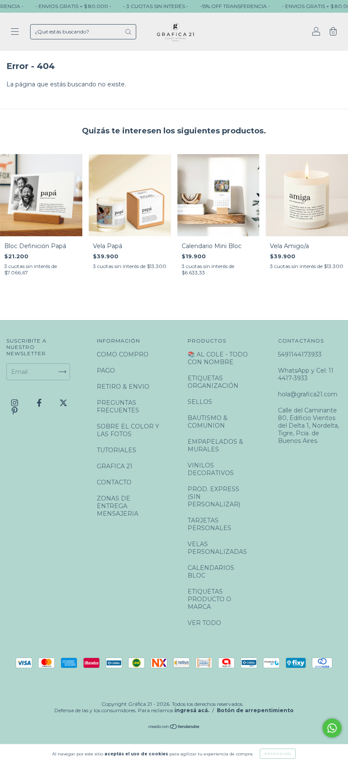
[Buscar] (128, 32)
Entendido (277, 754)
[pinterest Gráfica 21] (14, 411)
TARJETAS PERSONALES (209, 524)
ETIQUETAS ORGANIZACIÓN (213, 382)
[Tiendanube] (174, 727)
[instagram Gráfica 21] (15, 403)
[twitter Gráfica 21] (63, 403)
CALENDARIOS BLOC (211, 571)
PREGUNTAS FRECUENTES (118, 406)
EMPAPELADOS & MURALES (215, 445)
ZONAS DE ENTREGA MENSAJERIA (117, 506)
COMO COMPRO (123, 354)
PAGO (106, 370)
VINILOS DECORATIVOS (211, 469)
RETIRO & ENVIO (123, 386)
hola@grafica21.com (307, 394)
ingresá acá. (191, 710)
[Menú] (15, 32)
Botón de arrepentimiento (255, 710)
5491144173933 (300, 354)
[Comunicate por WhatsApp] (332, 728)
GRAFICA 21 (114, 466)
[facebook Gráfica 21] (40, 403)
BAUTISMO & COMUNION (207, 421)
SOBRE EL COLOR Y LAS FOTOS (128, 430)
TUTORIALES (116, 450)
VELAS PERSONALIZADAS (217, 548)
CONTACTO (114, 482)
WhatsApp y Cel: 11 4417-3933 (306, 374)
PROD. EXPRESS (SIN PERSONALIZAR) (214, 496)
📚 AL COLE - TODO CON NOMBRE (218, 358)
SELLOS (200, 402)
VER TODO (204, 623)
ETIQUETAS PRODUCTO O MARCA (209, 599)
